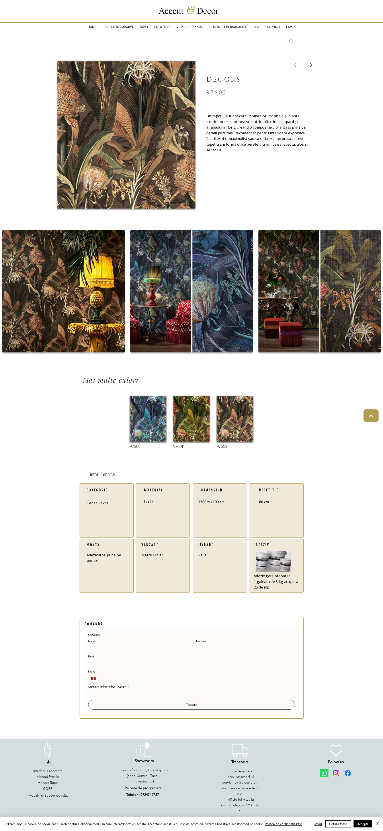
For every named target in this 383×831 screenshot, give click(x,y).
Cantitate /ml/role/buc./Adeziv (108, 686)
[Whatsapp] (324, 773)
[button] (118, 27)
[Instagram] (336, 773)
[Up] (295, 65)
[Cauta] (291, 41)
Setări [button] (318, 824)
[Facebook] (348, 773)
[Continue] (371, 415)
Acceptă (363, 824)
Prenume (201, 641)
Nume (91, 641)
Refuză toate (338, 824)
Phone (93, 671)
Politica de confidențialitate (283, 824)
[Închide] (377, 823)
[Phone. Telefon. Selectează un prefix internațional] (95, 678)
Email (92, 656)
